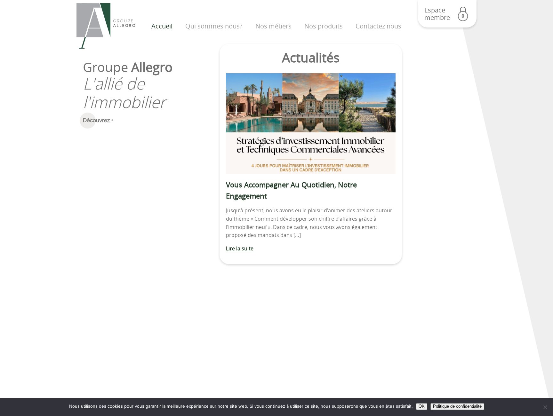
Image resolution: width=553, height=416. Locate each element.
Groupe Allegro (105, 26)
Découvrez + (98, 120)
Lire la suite (239, 248)
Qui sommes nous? (214, 26)
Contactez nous (378, 26)
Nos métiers (273, 26)
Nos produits (323, 26)
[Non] (545, 407)
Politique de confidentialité (457, 406)
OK (422, 406)
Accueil (161, 26)
